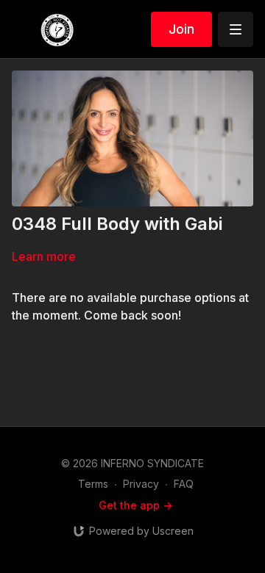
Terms (93, 484)
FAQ (184, 484)
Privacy (141, 484)
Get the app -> (135, 505)
